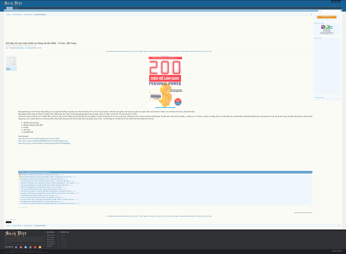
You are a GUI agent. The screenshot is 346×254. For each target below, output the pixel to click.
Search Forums (8, 10)
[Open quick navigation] (311, 14)
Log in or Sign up (335, 1)
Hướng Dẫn (49, 246)
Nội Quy (63, 239)
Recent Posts (17, 10)
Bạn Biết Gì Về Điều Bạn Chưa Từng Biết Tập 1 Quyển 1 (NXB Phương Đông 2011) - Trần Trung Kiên (48, 183)
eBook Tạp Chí (50, 239)
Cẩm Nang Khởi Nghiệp (17, 45)
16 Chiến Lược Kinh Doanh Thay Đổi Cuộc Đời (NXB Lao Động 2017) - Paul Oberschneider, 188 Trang (48, 203)
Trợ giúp (63, 244)
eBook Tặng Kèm (50, 244)
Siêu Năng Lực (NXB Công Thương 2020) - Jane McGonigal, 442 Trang (39, 174)
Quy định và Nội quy (337, 251)
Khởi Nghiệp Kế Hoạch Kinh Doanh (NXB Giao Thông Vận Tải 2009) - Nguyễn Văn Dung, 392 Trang (133, 51)
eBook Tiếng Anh (50, 237)
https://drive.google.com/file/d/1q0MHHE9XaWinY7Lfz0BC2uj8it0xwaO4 (43, 141)
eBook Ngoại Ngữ (51, 241)
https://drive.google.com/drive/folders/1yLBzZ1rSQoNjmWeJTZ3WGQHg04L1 (44, 143)
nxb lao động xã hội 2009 (30, 47)
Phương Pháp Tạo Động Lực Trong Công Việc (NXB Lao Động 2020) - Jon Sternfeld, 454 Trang (46, 191)
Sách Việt (331, 33)
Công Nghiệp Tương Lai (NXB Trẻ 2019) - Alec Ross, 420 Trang (37, 195)
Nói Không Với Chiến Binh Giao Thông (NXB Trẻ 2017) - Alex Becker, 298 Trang (42, 179)
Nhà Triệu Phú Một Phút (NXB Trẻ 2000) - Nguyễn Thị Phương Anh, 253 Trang (41, 189)
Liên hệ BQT (64, 246)
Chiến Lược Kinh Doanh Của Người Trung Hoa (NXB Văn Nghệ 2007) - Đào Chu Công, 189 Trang (185, 51)
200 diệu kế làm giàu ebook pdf (16, 47)
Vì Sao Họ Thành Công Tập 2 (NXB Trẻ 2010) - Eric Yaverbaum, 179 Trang (40, 197)
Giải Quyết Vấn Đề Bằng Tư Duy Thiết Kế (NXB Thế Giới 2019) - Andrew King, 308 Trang (44, 185)
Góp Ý (62, 237)
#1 (311, 207)
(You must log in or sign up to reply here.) (303, 212)
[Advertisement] (60, 29)
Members (16, 8)
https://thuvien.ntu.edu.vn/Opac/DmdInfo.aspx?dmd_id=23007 (39, 138)
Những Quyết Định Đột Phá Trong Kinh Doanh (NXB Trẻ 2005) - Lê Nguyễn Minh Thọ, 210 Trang (46, 177)
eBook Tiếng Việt (50, 235)
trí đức (39, 47)
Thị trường (63, 242)
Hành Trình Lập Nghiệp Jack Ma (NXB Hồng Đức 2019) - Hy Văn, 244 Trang (41, 187)
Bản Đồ (63, 235)
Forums (9, 8)
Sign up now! (327, 17)
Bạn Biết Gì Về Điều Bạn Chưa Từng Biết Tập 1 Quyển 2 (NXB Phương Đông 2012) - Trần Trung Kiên (48, 193)
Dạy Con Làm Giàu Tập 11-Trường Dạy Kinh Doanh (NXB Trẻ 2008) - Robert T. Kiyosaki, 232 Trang (47, 199)
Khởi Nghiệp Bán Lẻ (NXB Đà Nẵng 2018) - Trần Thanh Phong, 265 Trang (40, 201)
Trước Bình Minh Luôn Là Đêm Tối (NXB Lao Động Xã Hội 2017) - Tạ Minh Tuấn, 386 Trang (45, 181)
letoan (28, 45)
